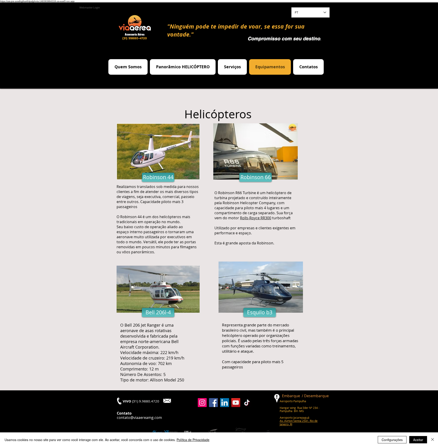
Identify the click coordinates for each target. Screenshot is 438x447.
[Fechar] (432, 439)
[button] (158, 177)
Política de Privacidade (193, 439)
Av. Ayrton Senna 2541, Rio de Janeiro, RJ (299, 422)
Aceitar (418, 439)
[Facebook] (213, 402)
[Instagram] (202, 402)
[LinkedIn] (224, 402)
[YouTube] (235, 402)
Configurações (392, 439)
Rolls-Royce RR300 (255, 217)
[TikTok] (246, 402)
